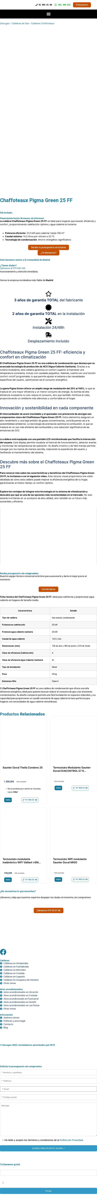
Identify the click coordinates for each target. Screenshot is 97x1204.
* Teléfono (5, 1167)
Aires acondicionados (11, 989)
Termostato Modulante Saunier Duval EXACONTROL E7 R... (72, 769)
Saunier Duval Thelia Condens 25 (23, 767)
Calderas (4, 960)
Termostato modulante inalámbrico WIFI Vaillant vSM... (22, 861)
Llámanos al (12, 268)
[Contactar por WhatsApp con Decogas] (4, 1057)
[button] (48, 14)
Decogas (4, 23)
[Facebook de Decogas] (3, 952)
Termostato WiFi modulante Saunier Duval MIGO (70, 861)
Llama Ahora (49, 1196)
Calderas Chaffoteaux (43, 23)
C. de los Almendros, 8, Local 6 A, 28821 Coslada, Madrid (28, 941)
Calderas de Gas (20, 23)
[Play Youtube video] (48, 536)
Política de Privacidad (71, 1140)
